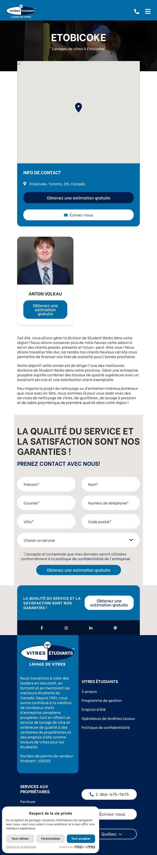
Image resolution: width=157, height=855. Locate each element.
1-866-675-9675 (112, 794)
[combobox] (109, 834)
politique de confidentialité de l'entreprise (92, 558)
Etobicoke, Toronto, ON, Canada (57, 183)
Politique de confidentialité (106, 727)
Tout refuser (20, 838)
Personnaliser (50, 838)
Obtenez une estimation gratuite (78, 197)
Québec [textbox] (109, 834)
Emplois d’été (94, 709)
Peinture (27, 801)
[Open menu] (148, 11)
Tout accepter (81, 838)
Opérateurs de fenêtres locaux (108, 718)
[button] (78, 107)
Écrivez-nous (81, 214)
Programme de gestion (102, 700)
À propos (89, 691)
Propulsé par (66, 847)
